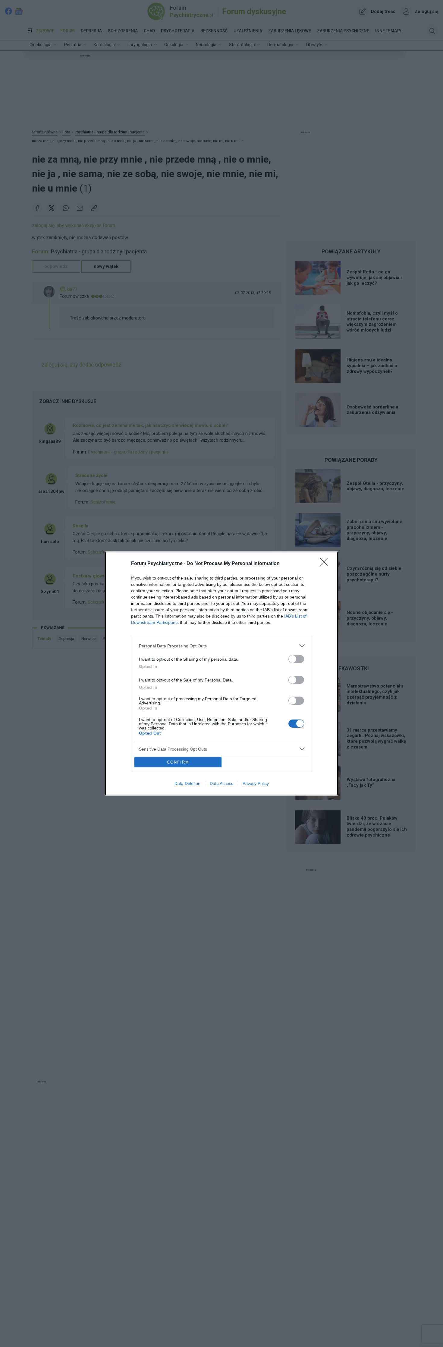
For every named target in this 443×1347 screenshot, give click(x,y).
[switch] (296, 659)
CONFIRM (178, 762)
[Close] (325, 564)
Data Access (221, 783)
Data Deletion (187, 783)
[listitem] (221, 646)
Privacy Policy (256, 783)
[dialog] (221, 673)
